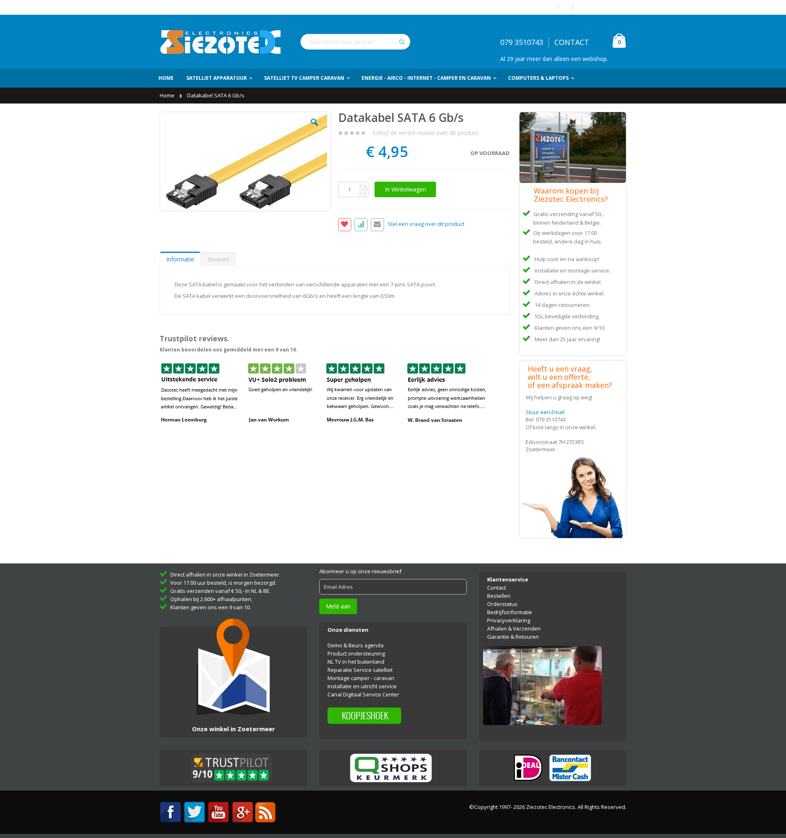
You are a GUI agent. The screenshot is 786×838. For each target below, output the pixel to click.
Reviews (218, 259)
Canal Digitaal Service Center (363, 694)
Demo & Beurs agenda (356, 645)
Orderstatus (502, 604)
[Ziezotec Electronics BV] (221, 41)
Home (168, 95)
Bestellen (498, 595)
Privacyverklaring (508, 620)
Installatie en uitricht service (362, 686)
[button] (314, 128)
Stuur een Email (545, 412)
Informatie (180, 259)
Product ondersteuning (356, 653)
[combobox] (355, 42)
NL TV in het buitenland (356, 661)
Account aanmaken (602, 7)
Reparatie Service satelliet (360, 670)
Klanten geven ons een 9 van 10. (210, 607)
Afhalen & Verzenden (514, 628)
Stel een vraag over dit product (426, 224)
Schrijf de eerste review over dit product (425, 133)
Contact (496, 587)
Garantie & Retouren (513, 636)
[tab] (180, 259)
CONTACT (571, 42)
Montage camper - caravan (361, 678)
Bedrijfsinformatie (509, 612)
